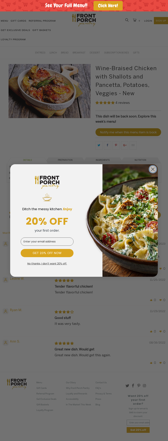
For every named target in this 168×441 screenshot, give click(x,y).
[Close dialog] (153, 169)
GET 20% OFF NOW (47, 253)
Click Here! (108, 6)
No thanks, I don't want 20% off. (47, 263)
